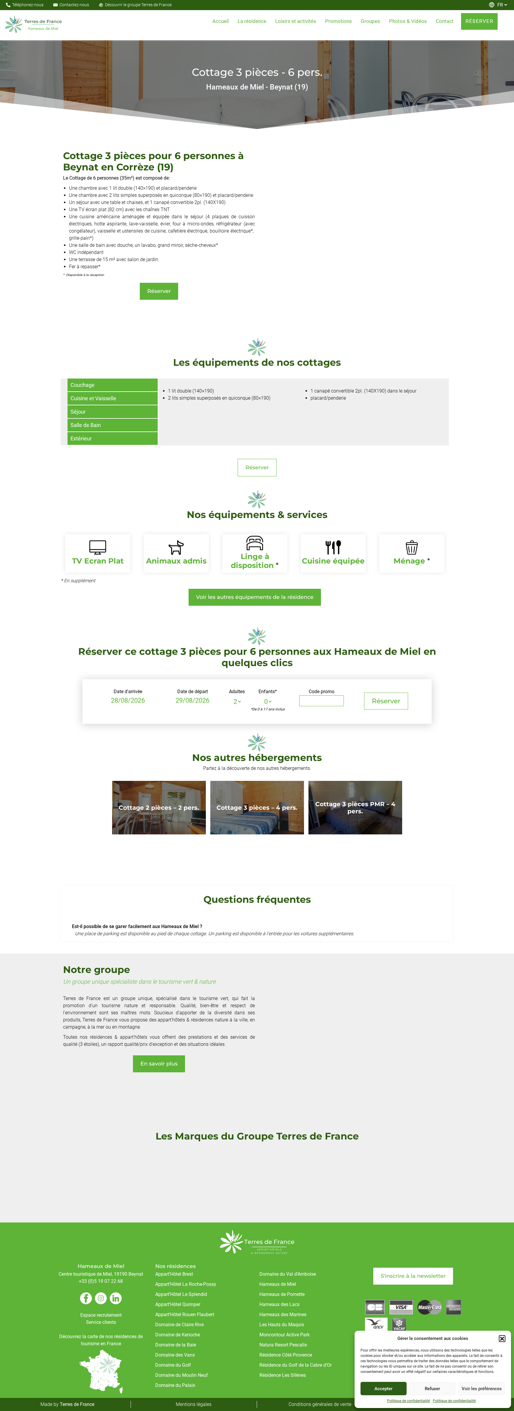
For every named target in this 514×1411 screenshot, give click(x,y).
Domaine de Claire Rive (179, 1324)
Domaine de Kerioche (177, 1335)
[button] (502, 1338)
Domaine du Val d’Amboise (287, 1274)
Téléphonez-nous (27, 4)
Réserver (479, 21)
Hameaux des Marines (282, 1314)
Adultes (237, 691)
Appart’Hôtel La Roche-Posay (185, 1284)
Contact (445, 21)
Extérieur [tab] (81, 438)
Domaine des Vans (175, 1355)
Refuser (432, 1388)
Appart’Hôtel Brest (174, 1274)
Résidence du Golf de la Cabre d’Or (295, 1365)
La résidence (252, 21)
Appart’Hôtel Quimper (177, 1304)
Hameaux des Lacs (279, 1304)
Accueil (220, 21)
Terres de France (77, 1404)
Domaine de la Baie (175, 1345)
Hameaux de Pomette (282, 1294)
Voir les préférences (482, 1388)
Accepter (383, 1388)
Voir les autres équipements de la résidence (255, 597)
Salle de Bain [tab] (85, 425)
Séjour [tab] (78, 412)
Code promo (321, 691)
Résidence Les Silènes (282, 1375)
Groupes (370, 21)
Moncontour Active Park (284, 1335)
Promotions (338, 21)
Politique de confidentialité (408, 1401)
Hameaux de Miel (277, 1284)
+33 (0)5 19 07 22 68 (101, 1281)
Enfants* (267, 691)
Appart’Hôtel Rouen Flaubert (184, 1314)
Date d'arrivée (128, 691)
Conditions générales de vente (320, 1404)
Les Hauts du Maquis (281, 1324)
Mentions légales (193, 1404)
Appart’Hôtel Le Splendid (181, 1294)
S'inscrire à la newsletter (413, 1276)
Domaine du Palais (175, 1385)
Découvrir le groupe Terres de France (138, 4)
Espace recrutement (101, 1315)
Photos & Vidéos (408, 21)
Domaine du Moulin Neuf (181, 1375)
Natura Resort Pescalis (283, 1345)
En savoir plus (159, 1063)
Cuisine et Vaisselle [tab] (93, 398)
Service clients (101, 1322)
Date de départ (192, 691)
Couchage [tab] (82, 385)
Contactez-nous (74, 4)
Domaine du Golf (173, 1365)
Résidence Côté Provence (285, 1355)
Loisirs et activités (295, 21)
